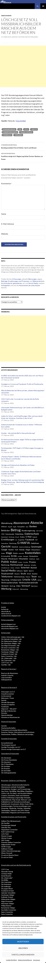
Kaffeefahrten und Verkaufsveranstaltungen (15, 802)
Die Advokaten (6, 758)
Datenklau (19, 534)
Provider (25, 562)
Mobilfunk (32, 559)
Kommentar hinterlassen (28, 37)
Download (4, 537)
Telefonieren (7, 576)
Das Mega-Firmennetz (8, 645)
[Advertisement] (23, 66)
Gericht (6, 546)
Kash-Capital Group (7, 832)
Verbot (39, 580)
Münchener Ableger (7, 903)
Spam (26, 571)
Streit (29, 574)
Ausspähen (21, 527)
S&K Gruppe (5, 840)
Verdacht (5, 586)
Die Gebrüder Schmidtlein (9, 639)
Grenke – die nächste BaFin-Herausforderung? (18, 433)
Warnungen (32, 279)
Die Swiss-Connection (8, 648)
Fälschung (12, 543)
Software (20, 571)
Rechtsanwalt (16, 564)
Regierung (27, 565)
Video (18, 586)
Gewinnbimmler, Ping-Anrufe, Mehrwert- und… (16, 800)
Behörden (5, 530)
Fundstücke (5, 707)
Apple (14, 526)
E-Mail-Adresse (7, 224)
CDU (2, 534)
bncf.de (3, 607)
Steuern (17, 574)
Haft (16, 550)
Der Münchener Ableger (9, 643)
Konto (15, 553)
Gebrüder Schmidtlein (8, 893)
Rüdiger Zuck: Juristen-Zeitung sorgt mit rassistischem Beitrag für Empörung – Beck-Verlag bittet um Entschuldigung (22, 481)
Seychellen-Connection (8, 910)
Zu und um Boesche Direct (9, 855)
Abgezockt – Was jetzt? (9, 709)
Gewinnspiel (36, 546)
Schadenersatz (5, 568)
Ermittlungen (7, 539)
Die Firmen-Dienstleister (9, 760)
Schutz (12, 568)
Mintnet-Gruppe (6, 838)
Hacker (11, 550)
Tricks (39, 577)
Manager (25, 556)
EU (16, 540)
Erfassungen (16, 279)
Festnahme (4, 543)
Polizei (13, 561)
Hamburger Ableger (7, 652)
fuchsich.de (4, 609)
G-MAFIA (23, 543)
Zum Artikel (21, 121)
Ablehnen (23, 948)
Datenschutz (32, 533)
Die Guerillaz (5, 823)
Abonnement (21, 522)
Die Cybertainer (6, 660)
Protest (20, 562)
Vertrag (12, 586)
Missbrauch (7, 135)
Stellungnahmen (6, 680)
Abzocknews (6, 15)
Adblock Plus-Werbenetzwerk (11, 821)
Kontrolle (21, 553)
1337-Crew (5, 663)
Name (3, 214)
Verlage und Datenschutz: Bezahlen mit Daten (18, 465)
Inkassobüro (35, 550)
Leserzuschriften (6, 677)
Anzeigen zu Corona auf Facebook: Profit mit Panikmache (22, 384)
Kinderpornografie (10, 132)
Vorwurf (25, 585)
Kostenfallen (32, 552)
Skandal (33, 567)
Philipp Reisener (6, 906)
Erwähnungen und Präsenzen (18, 281)
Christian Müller (6, 874)
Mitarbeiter (23, 559)
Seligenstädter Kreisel (8, 844)
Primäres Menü (43, 6)
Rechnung (5, 565)
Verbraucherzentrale (28, 582)
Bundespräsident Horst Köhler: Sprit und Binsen (19, 146)
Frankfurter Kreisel (7, 654)
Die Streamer (5, 768)
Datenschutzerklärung (25, 960)
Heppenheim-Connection (9, 830)
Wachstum (34, 586)
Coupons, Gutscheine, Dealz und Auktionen (15, 795)
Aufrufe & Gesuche (7, 675)
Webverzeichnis (38, 281)
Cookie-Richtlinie (11, 960)
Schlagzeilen (5, 285)
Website (4, 234)
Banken (33, 526)
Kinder (3, 553)
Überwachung (24, 589)
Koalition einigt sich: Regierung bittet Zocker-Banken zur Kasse (22, 156)
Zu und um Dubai (7, 857)
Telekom (27, 577)
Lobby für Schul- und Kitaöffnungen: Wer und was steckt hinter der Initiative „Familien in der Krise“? (21, 417)
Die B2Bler (4, 880)
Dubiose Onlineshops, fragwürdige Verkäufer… (16, 798)
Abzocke (36, 522)
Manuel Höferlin (26, 132)
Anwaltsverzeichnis (7, 694)
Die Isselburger (6, 886)
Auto (27, 526)
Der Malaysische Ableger (9, 641)
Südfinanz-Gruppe (7, 849)
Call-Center (39, 530)
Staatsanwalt (7, 573)
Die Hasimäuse (6, 884)
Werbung (6, 588)
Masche (4, 559)
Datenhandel (9, 534)
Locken (20, 556)
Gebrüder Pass (6, 827)
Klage (9, 552)
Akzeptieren (23, 941)
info (23, 637)
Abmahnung (6, 523)
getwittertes (17, 283)
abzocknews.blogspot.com (9, 628)
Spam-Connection (7, 656)
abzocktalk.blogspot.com (9, 626)
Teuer (34, 576)
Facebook (29, 539)
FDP (20, 129)
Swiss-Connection (7, 914)
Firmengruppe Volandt (8, 825)
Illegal (27, 550)
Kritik (14, 556)
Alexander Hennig (7, 871)
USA (33, 579)
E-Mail (28, 537)
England (34, 537)
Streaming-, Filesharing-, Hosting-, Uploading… (16, 808)
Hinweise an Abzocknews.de (10, 717)
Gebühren (35, 543)
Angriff (10, 527)
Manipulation (33, 556)
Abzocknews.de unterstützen (29, 285)
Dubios (22, 537)
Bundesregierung (9, 129)
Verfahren (18, 135)
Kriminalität (5, 556)
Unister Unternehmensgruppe (10, 851)
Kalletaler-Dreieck (7, 897)
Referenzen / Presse (7, 698)
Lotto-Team (5, 834)
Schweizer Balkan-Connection (11, 842)
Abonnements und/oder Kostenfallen (13, 787)
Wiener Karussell (6, 853)
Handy (22, 549)
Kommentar (6, 183)
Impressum (36, 960)
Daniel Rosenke (6, 876)
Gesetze (34, 129)
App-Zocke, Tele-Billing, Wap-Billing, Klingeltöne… (17, 791)
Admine (15, 37)
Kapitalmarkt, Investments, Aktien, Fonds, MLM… (17, 804)
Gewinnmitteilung (24, 547)
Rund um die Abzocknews (9, 673)
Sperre (31, 571)
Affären (4, 527)
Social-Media (33, 283)
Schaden (33, 565)
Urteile (26, 579)
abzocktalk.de (5, 611)
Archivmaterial (6, 283)
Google (4, 549)
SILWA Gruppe (6, 847)
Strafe (23, 573)
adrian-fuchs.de (6, 614)
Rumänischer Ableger (8, 650)
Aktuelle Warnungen (8, 702)
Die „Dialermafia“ (7, 658)
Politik (5, 561)
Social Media (8, 570)
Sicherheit (25, 567)
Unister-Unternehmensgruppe (11, 637)
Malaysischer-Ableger (8, 899)
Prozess (32, 562)
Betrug (16, 530)
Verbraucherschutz (9, 582)
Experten (21, 540)
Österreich (15, 589)
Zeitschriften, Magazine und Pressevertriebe (15, 813)
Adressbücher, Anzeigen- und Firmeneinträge (15, 789)
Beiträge (4, 281)
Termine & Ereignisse (8, 704)
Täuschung (5, 580)
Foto (26, 129)
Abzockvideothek (7, 715)
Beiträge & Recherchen (8, 711)
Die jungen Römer (7, 889)
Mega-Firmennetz (7, 901)
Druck (17, 537)
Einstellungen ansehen (23, 955)
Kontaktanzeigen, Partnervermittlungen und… (16, 806)
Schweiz (17, 568)
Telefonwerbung (19, 577)
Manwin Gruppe (6, 836)
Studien (35, 574)
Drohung (11, 537)
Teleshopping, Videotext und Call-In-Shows (15, 810)
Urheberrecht (15, 580)
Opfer (37, 559)
